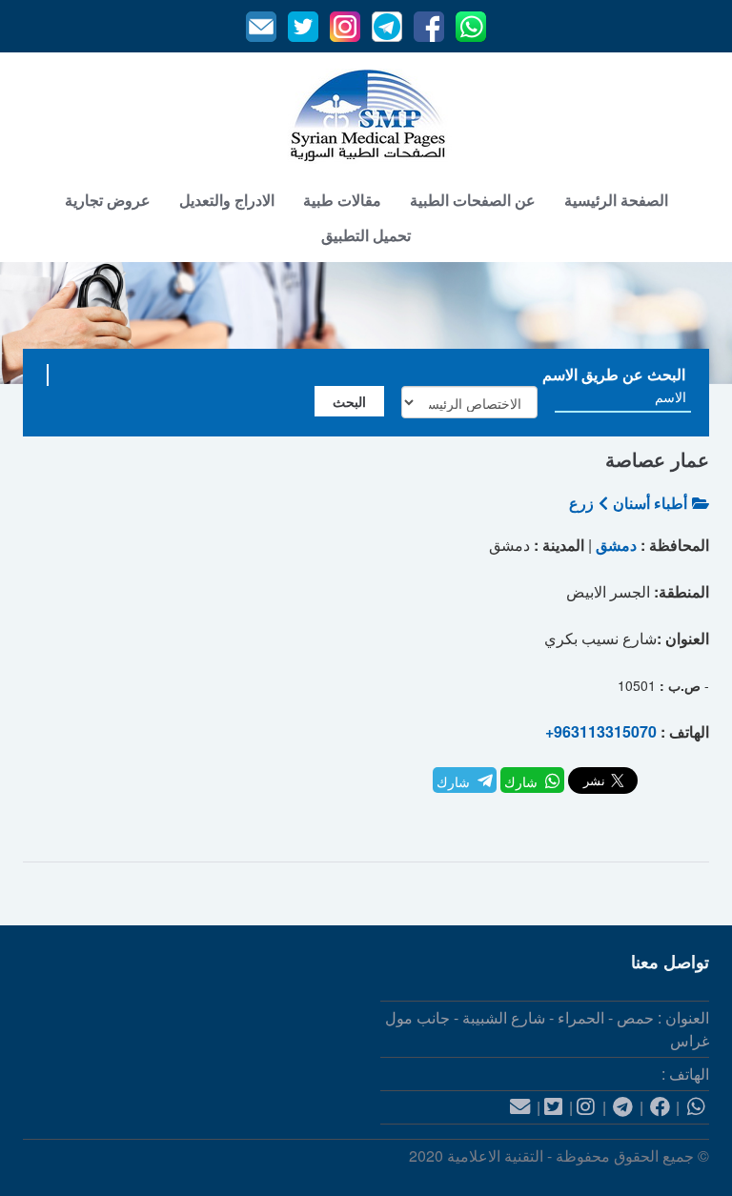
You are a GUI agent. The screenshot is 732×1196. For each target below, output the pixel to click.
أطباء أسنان (650, 503)
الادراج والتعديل (226, 200)
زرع (581, 503)
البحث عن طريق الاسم (613, 374)
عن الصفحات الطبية (473, 200)
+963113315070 (601, 731)
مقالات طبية (342, 200)
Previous (35, 322)
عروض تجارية (108, 200)
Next (697, 322)
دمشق (616, 545)
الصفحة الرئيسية (616, 200)
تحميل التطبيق (366, 235)
